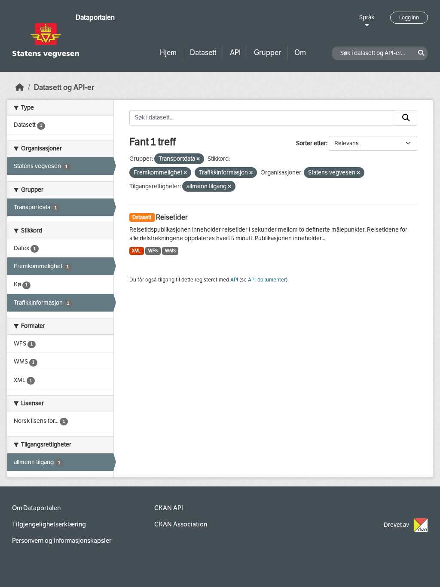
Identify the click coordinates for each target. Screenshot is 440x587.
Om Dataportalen (36, 508)
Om (300, 52)
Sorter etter (311, 143)
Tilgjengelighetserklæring (49, 524)
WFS (153, 251)
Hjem (168, 52)
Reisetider (171, 217)
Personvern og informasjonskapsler (61, 540)
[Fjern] (198, 159)
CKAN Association (180, 524)
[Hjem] (19, 87)
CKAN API (168, 508)
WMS (170, 251)
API (235, 52)
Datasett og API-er (64, 87)
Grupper (267, 52)
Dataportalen (95, 17)
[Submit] (406, 117)
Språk (366, 17)
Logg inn (409, 18)
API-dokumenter (267, 280)
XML (136, 251)
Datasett (203, 52)
